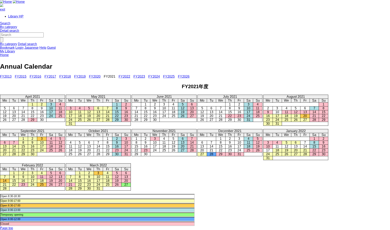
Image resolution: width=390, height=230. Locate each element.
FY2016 (35, 76)
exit (2, 9)
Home (4, 55)
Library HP (16, 16)
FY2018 (65, 76)
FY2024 (154, 76)
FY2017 (50, 76)
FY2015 (20, 76)
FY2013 (6, 76)
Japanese (31, 47)
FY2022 (124, 76)
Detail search (9, 30)
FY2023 (139, 76)
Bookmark (7, 47)
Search (5, 23)
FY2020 (95, 76)
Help (42, 47)
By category (8, 27)
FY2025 (169, 76)
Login (19, 47)
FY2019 (80, 76)
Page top (6, 228)
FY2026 (184, 76)
